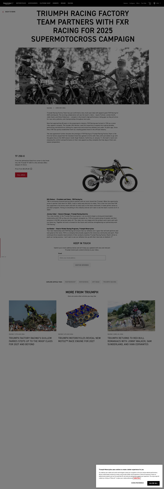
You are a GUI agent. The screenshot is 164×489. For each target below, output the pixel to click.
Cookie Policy (136, 478)
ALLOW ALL (153, 483)
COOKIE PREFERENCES (137, 483)
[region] (129, 476)
